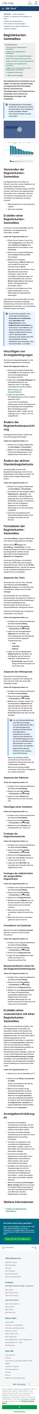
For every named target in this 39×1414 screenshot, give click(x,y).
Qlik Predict (9, 1309)
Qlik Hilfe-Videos (11, 1262)
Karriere (8, 1372)
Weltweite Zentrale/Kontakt (15, 1378)
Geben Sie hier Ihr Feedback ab (17, 1239)
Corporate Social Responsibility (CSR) (18, 1361)
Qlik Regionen (10, 1345)
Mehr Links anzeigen (15, 75)
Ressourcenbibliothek (13, 1277)
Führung (8, 1358)
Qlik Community (19, 1384)
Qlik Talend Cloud (11, 1292)
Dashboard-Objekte (10, 29)
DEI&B (7, 1363)
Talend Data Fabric (12, 1295)
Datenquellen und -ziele (13, 1342)
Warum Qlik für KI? (11, 1334)
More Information (19, 1411)
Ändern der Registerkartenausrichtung (18, 58)
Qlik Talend (9, 1290)
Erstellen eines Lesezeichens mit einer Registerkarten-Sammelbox (18, 69)
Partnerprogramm (11, 1369)
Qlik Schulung (10, 1271)
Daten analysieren (19, 14)
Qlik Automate (10, 1312)
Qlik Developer (10, 1265)
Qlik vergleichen (11, 1336)
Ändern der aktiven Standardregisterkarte (20, 61)
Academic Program (12, 1366)
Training (8, 1268)
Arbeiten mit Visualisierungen (13, 21)
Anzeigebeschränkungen (14, 72)
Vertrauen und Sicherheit (14, 1325)
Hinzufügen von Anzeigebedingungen (18, 56)
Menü (36, 4)
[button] (19, 129)
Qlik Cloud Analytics (12, 1304)
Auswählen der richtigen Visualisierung (16, 26)
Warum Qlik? (9, 1322)
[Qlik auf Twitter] (29, 1384)
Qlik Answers (10, 1307)
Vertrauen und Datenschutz (15, 1328)
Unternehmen (10, 1355)
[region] (19, 1400)
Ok (19, 1407)
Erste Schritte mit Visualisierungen (14, 23)
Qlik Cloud (11, 8)
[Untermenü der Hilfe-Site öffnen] (2, 9)
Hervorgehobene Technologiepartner (18, 1339)
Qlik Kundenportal (11, 1274)
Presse (7, 1375)
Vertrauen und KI (11, 1331)
